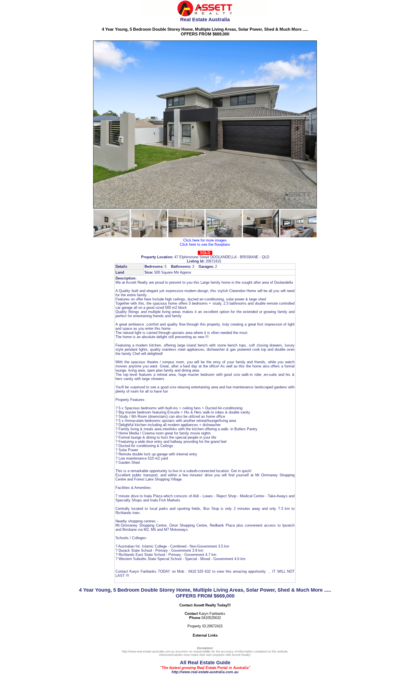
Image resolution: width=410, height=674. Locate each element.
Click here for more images (205, 240)
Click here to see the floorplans (205, 244)
